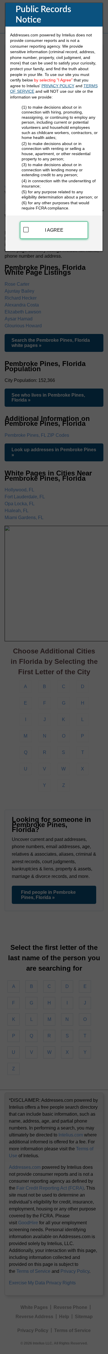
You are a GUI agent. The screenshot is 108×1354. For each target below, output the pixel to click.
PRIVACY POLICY (57, 85)
